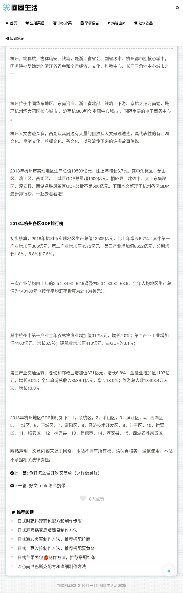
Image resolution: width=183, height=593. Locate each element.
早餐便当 (91, 22)
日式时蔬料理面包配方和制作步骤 (49, 521)
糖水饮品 (145, 22)
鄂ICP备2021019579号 (75, 585)
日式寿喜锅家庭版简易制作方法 (47, 530)
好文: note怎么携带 (47, 485)
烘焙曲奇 (118, 22)
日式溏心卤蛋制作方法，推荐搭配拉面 (53, 539)
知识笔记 (16, 38)
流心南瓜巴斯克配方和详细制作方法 (51, 566)
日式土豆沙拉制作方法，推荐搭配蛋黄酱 (56, 548)
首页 (13, 22)
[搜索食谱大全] (177, 7)
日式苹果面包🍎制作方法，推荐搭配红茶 (56, 557)
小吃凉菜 (64, 22)
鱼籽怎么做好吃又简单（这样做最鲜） (65, 473)
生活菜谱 (36, 22)
